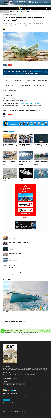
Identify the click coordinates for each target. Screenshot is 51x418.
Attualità (14, 14)
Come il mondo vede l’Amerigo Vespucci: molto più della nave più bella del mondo (18, 272)
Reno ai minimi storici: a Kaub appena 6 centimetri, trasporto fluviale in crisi (17, 269)
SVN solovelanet (6, 14)
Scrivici (23, 411)
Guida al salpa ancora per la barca (15, 253)
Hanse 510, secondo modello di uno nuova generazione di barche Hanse (18, 311)
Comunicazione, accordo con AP (41, 178)
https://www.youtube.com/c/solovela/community (31, 103)
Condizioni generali (7, 378)
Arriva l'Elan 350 (22, 178)
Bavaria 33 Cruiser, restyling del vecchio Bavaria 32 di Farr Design (15, 321)
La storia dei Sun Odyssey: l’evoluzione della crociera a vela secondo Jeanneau (24, 236)
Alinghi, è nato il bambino (8, 178)
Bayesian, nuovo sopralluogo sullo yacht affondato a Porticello (21, 247)
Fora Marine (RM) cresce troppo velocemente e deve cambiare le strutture (41, 163)
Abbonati (6, 399)
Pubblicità (10, 411)
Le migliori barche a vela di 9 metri (10, 265)
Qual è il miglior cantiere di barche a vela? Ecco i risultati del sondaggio (26, 163)
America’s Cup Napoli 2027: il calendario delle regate (13, 267)
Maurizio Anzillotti (6, 376)
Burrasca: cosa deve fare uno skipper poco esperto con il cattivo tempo (23, 258)
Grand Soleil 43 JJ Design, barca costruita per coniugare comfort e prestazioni (17, 319)
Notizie (11, 14)
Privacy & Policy (17, 411)
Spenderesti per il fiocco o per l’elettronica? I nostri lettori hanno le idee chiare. (26, 146)
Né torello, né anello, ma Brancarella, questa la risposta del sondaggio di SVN (10, 146)
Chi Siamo (5, 411)
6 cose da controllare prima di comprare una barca (19, 11)
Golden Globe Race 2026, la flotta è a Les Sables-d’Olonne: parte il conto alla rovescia (18, 274)
